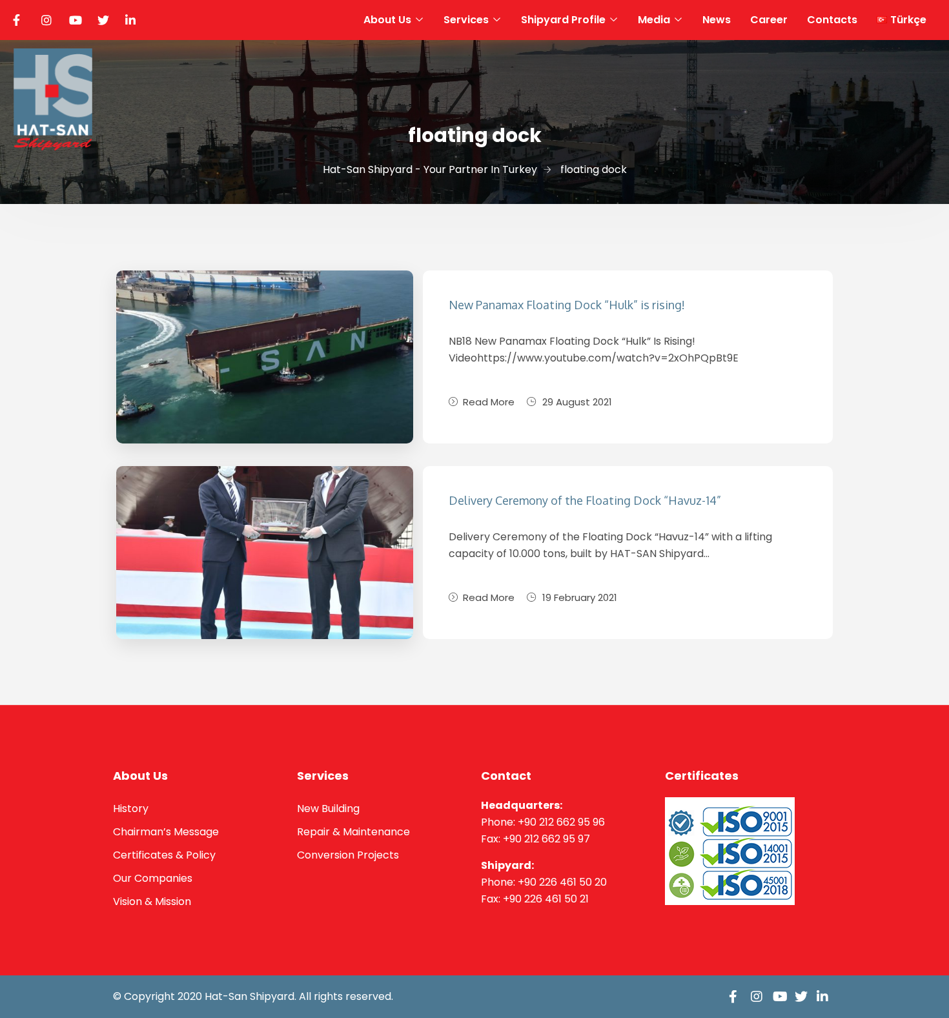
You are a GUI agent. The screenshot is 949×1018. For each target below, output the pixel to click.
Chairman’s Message (166, 831)
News (716, 19)
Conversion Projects (348, 855)
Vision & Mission (152, 901)
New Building (328, 808)
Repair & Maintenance (353, 831)
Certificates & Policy (164, 855)
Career (769, 19)
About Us (387, 19)
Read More (489, 402)
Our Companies (152, 878)
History (130, 808)
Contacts (832, 19)
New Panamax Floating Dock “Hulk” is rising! (567, 305)
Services (466, 19)
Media (654, 19)
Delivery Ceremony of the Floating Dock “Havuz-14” (585, 500)
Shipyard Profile (563, 19)
